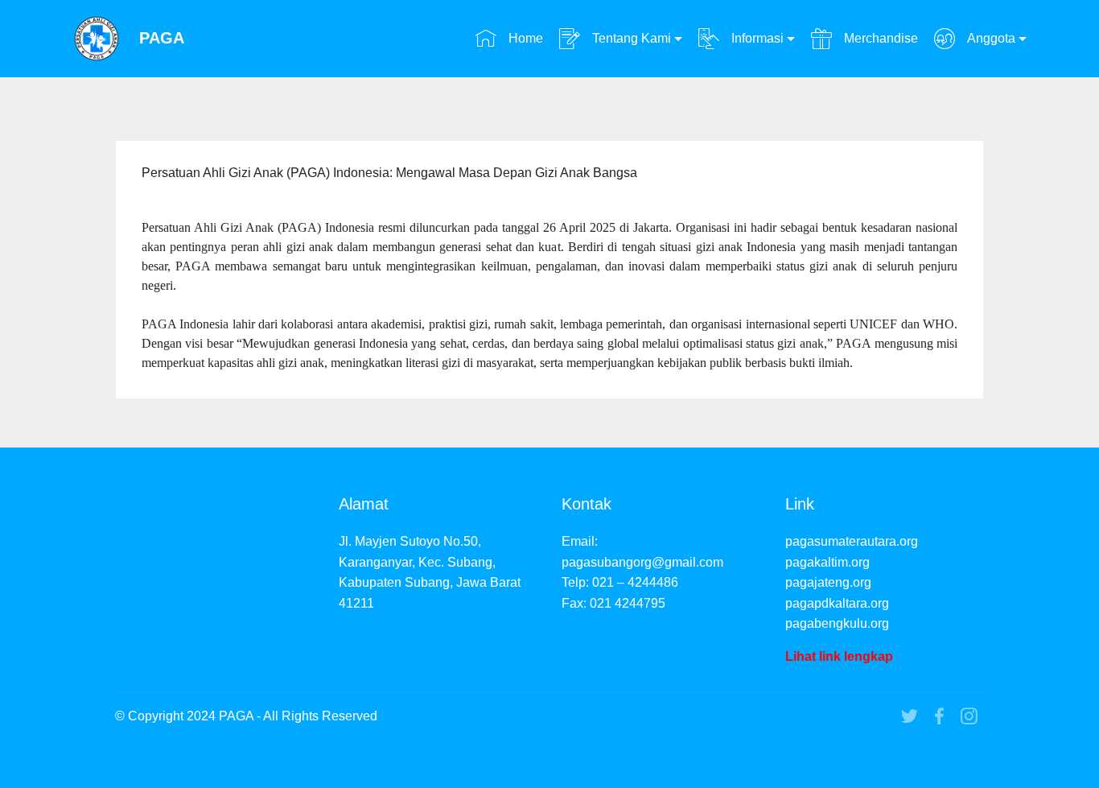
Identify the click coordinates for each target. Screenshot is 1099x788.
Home (523, 38)
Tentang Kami (630, 38)
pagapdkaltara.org (837, 603)
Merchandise (879, 38)
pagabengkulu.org (837, 623)
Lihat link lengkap (839, 656)
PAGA (161, 38)
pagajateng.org (828, 582)
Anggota (989, 38)
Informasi (756, 38)
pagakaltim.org (827, 562)
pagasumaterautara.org (851, 541)
